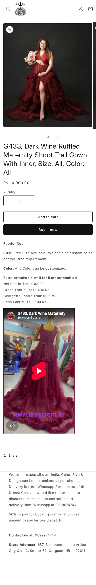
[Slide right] (58, 137)
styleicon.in (40, 582)
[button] (8, 9)
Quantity (9, 192)
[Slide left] (38, 137)
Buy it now (48, 230)
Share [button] (13, 455)
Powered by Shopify (62, 582)
